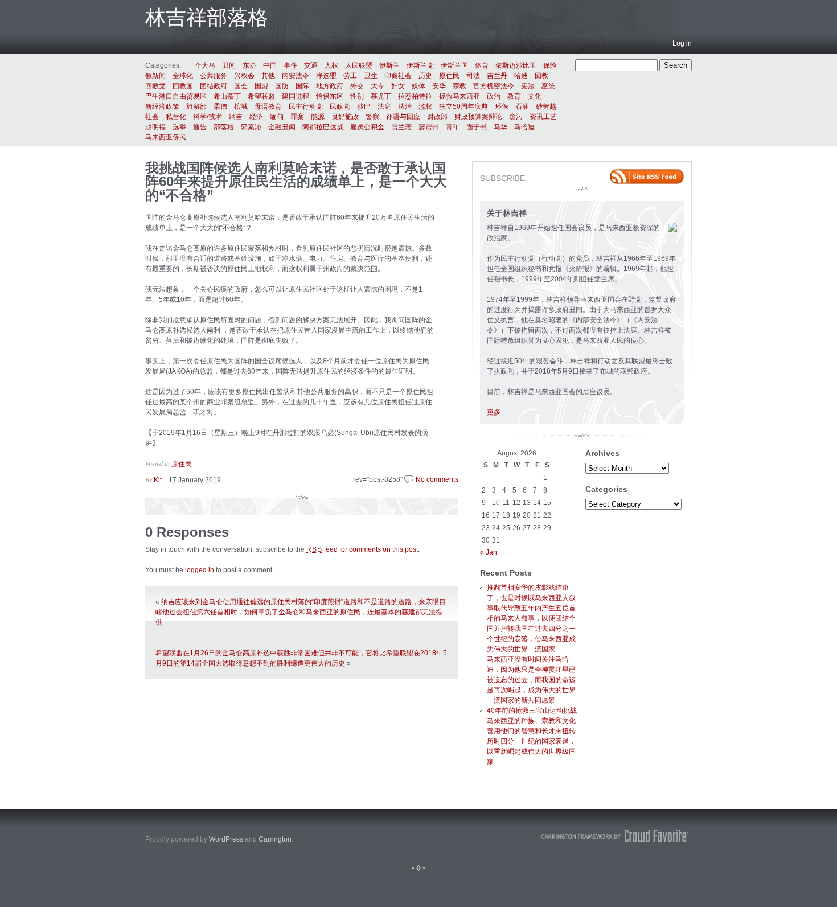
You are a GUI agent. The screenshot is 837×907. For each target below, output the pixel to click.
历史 (425, 76)
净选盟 (326, 76)
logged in (199, 570)
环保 (501, 106)
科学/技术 (207, 117)
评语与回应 (403, 117)
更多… (497, 412)
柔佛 (220, 106)
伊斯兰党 (420, 65)
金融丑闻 (282, 127)
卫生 (371, 76)
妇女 (398, 86)
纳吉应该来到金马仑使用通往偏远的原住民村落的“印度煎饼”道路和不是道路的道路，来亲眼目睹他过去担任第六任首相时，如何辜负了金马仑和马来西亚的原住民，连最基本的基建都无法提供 (300, 612)
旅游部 (196, 106)
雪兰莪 (401, 127)
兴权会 (244, 76)
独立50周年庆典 (463, 106)
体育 (482, 65)
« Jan (488, 552)
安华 (439, 86)
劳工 (350, 76)
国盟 (261, 86)
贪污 (516, 117)
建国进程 (295, 96)
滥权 (425, 106)
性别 (357, 96)
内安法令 (295, 76)
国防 (282, 86)
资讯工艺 (543, 117)
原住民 (449, 76)
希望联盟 (261, 96)
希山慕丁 (227, 96)
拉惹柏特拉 (415, 96)
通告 (200, 127)
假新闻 (155, 76)
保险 (550, 65)
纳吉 (236, 117)
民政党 (340, 106)
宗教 (459, 86)
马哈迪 (524, 127)
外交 (357, 86)
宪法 (528, 86)
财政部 (437, 117)
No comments (437, 479)
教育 (514, 96)
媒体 (418, 86)
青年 (452, 127)
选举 (179, 127)
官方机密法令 (493, 86)
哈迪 (521, 76)
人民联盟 (358, 65)
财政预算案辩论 (478, 117)
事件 (290, 65)
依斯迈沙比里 (515, 65)
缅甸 (277, 117)
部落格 (224, 127)
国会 (241, 86)
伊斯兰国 (454, 65)
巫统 (548, 86)
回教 (541, 76)
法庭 (384, 106)
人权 (331, 65)
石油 (522, 106)
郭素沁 (251, 127)
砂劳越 (546, 106)
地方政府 (329, 86)
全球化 (183, 76)
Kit (158, 480)
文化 (534, 96)
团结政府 (213, 86)
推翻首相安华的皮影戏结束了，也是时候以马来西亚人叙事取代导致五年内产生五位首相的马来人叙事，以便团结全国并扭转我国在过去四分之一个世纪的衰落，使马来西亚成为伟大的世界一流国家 (531, 618)
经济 (256, 117)
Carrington (275, 839)
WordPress (226, 839)
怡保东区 (329, 96)
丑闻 (229, 65)
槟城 (241, 106)
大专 (377, 86)
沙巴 (364, 106)
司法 (473, 76)
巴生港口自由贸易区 (176, 96)
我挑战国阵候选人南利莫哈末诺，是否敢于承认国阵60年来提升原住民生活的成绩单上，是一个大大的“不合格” (296, 181)
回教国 (183, 86)
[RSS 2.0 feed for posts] (647, 176)
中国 (270, 65)
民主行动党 (306, 106)
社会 (152, 117)
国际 (302, 86)
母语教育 (268, 106)
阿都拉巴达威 (322, 127)
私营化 (176, 117)
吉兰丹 (497, 76)
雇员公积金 (367, 127)
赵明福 (155, 127)
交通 (311, 65)
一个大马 (201, 65)
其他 (268, 76)
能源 (318, 117)
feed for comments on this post (362, 549)
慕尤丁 (381, 96)
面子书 (476, 127)
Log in (682, 43)
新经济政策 (162, 106)
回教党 (155, 86)
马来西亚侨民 (165, 137)
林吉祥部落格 (206, 17)
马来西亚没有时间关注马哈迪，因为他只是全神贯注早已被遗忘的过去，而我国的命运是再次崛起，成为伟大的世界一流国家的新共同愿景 (531, 679)
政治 (493, 96)
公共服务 (213, 76)
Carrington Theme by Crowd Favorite (615, 835)
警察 (372, 117)
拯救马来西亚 (459, 96)
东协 (249, 65)
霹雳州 (429, 127)
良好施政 (345, 117)
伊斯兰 (389, 65)
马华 (500, 127)
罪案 (297, 117)
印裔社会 (398, 76)
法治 (405, 106)
